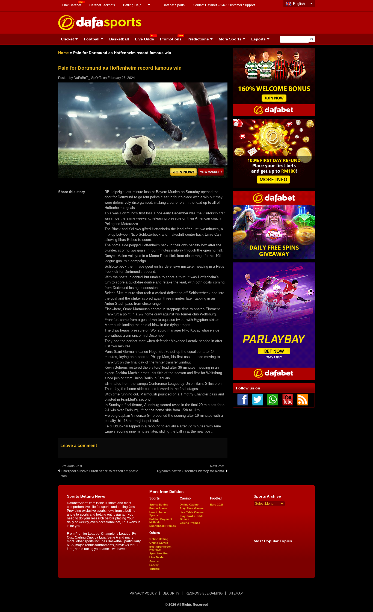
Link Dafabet (71, 5)
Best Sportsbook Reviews (160, 548)
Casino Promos (190, 522)
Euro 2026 (217, 504)
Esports (258, 39)
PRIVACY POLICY (143, 593)
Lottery (154, 564)
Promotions (171, 39)
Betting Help (132, 5)
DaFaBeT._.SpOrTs (88, 78)
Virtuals (154, 568)
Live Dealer (157, 557)
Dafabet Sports (173, 5)
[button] (312, 39)
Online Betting (158, 538)
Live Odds (144, 39)
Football (91, 39)
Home (63, 53)
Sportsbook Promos (162, 525)
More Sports (230, 39)
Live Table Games (192, 512)
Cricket (67, 39)
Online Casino (189, 504)
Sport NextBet (158, 553)
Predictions (198, 39)
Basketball (119, 39)
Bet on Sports (158, 508)
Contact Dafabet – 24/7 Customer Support (224, 5)
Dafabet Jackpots (102, 5)
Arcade (154, 561)
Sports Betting (158, 504)
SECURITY (171, 593)
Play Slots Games (192, 508)
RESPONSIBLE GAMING (204, 593)
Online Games (158, 542)
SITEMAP (236, 593)
